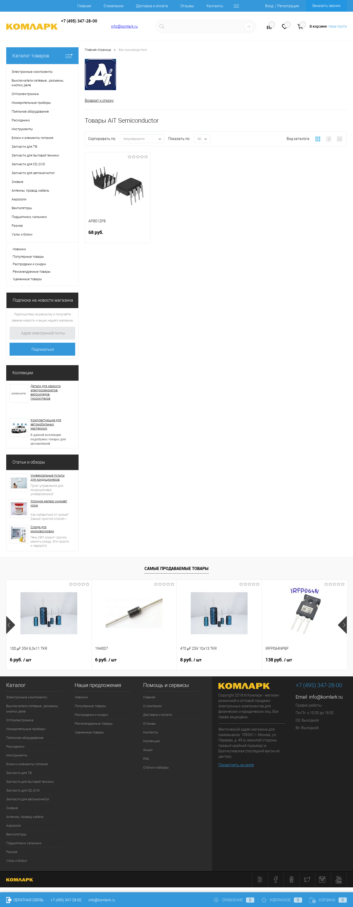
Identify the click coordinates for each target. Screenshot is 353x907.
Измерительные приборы (25, 729)
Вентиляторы (16, 834)
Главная (84, 6)
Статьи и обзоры (28, 462)
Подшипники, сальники (23, 843)
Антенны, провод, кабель (25, 817)
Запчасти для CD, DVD (23, 790)
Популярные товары (28, 257)
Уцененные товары (27, 279)
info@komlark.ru (124, 26)
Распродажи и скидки (29, 264)
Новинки (19, 249)
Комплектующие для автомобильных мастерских (45, 424)
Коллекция (151, 741)
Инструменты (16, 755)
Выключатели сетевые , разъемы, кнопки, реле (32, 708)
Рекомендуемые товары (32, 271)
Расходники (15, 746)
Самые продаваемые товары (176, 568)
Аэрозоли (13, 825)
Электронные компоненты (26, 697)
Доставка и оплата (152, 6)
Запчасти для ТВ (19, 773)
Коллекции (22, 372)
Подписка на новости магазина (43, 300)
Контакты (214, 6)
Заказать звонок (326, 6)
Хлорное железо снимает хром (48, 503)
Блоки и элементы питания (27, 764)
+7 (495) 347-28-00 (66, 900)
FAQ (146, 759)
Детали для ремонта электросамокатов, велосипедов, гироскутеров (45, 392)
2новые (12, 808)
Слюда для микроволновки (42, 529)
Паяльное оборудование (24, 738)
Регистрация (288, 6)
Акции (147, 750)
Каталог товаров (30, 55)
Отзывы (187, 6)
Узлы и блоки (16, 861)
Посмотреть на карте (236, 765)
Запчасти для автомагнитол (27, 799)
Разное (11, 852)
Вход (269, 6)
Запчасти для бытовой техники (29, 782)
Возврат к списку (99, 100)
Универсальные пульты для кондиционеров (47, 477)
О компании (114, 6)
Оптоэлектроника (19, 720)
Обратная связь (28, 900)
